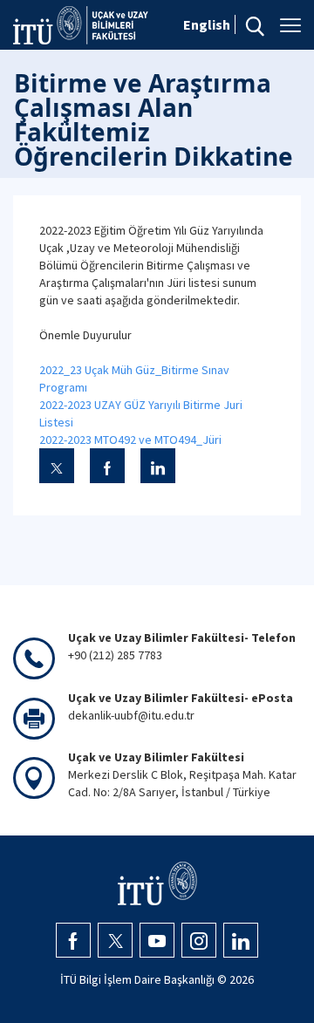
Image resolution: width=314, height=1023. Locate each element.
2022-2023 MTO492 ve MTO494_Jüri (130, 439)
